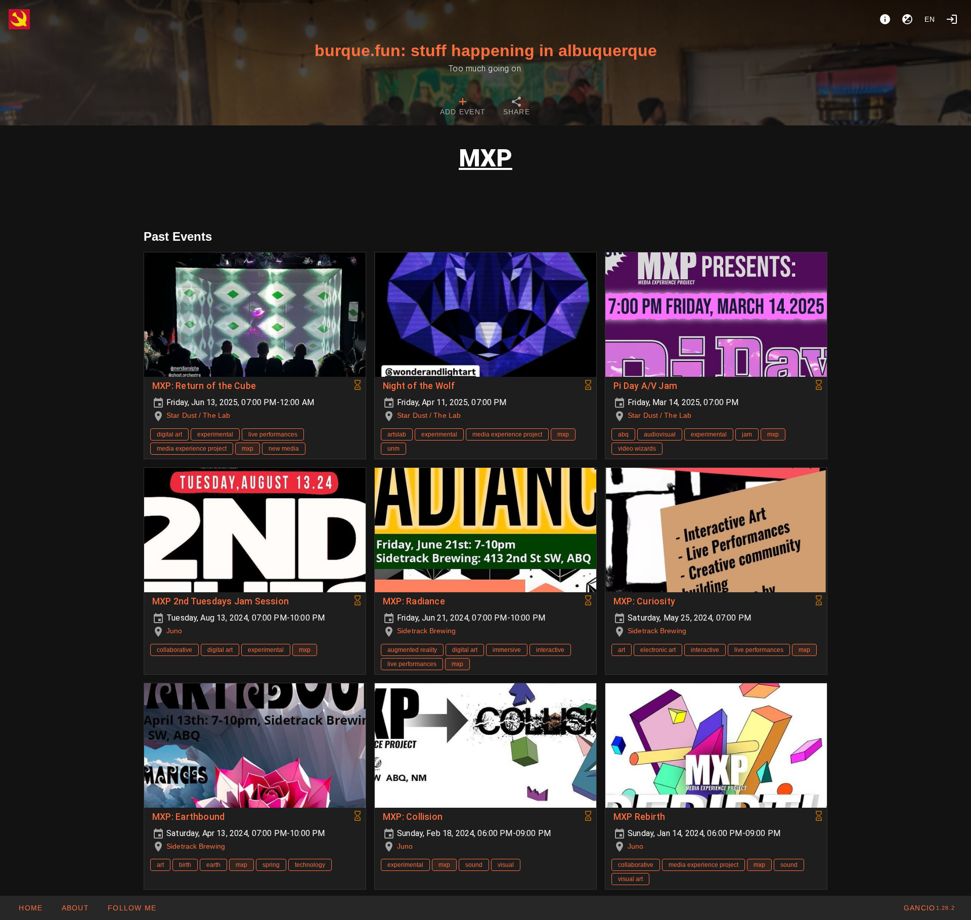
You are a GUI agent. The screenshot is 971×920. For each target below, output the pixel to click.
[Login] (952, 19)
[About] (885, 19)
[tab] (463, 107)
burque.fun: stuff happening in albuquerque (486, 50)
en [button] (930, 19)
